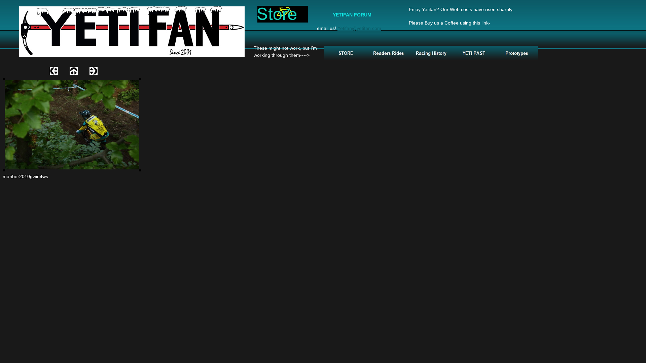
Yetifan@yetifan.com (359, 28)
